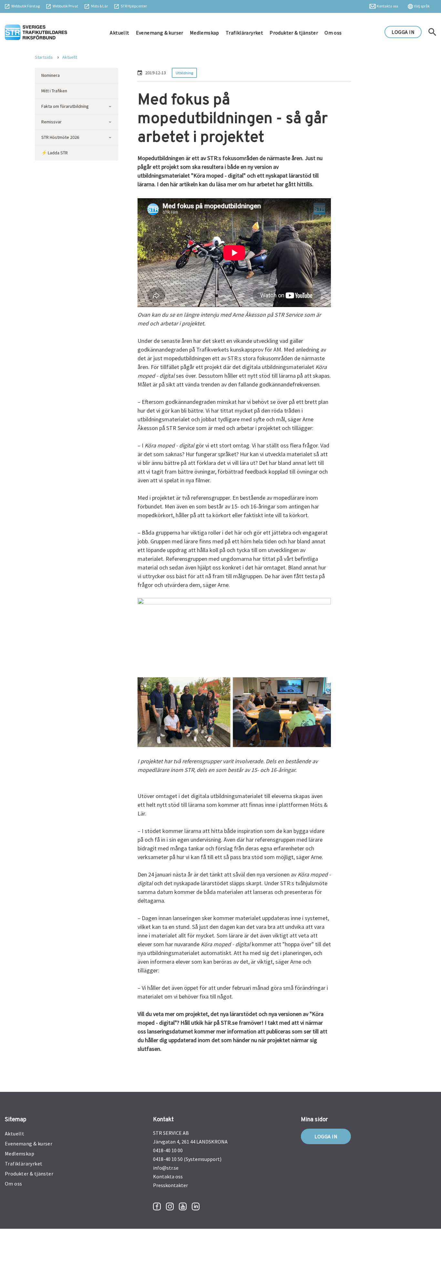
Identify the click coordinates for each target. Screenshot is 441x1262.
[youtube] (183, 1206)
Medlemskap (204, 32)
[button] (110, 106)
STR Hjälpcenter (134, 6)
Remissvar (51, 122)
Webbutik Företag (25, 6)
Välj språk (422, 6)
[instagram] (170, 1206)
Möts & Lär (99, 6)
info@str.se (166, 1168)
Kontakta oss (387, 6)
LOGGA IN (403, 32)
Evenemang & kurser (159, 32)
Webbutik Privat (65, 6)
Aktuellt (119, 32)
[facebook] (157, 1206)
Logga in (325, 1136)
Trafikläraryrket (244, 32)
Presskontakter (170, 1185)
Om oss (333, 32)
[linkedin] (196, 1206)
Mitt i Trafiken (54, 91)
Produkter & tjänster (294, 32)
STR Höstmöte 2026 (60, 137)
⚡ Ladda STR (54, 153)
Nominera (50, 75)
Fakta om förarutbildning (65, 106)
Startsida (44, 57)
